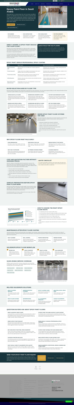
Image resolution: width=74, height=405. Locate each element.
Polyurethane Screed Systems (29, 388)
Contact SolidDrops (59, 298)
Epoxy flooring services (12, 291)
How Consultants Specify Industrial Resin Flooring (43, 395)
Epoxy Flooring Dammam (28, 394)
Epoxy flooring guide (44, 290)
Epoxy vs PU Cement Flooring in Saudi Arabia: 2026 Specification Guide (44, 381)
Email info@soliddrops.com (12, 27)
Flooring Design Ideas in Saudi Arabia (30, 382)
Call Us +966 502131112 (55, 380)
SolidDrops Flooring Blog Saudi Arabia (30, 380)
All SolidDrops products (42, 299)
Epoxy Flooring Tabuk (27, 398)
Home (25, 378)
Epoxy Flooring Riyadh (27, 390)
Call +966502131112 (11, 24)
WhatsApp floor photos (21, 24)
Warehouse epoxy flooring (27, 291)
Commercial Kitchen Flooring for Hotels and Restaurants (44, 385)
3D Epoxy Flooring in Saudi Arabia (29, 386)
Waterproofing (27, 298)
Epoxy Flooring (26, 384)
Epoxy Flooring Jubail (27, 396)
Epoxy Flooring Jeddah (28, 392)
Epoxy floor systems (13, 298)
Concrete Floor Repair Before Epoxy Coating (44, 392)
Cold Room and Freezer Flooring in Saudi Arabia (43, 388)
